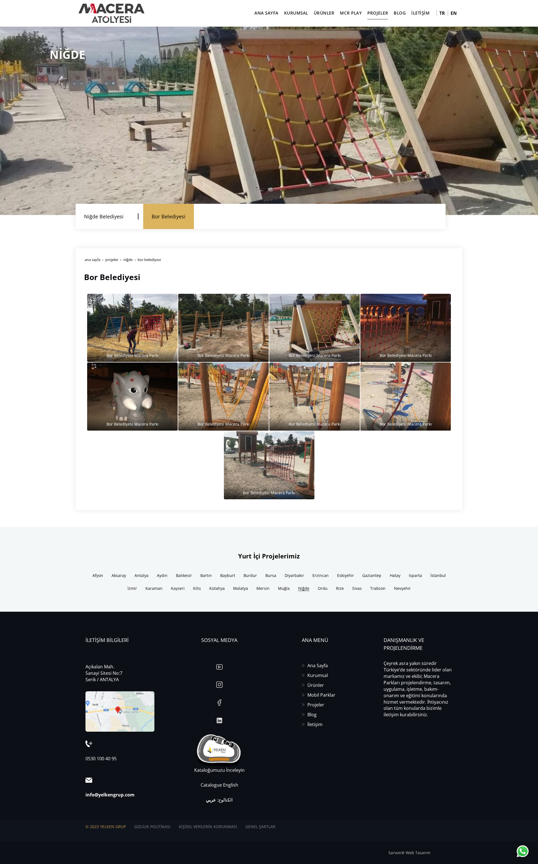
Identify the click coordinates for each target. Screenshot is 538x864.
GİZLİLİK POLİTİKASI (152, 826)
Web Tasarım (418, 852)
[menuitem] (104, 216)
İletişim (315, 724)
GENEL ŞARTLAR (260, 826)
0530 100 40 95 (101, 759)
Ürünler (315, 685)
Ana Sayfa (317, 665)
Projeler (315, 705)
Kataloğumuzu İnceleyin (219, 770)
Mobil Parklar (321, 695)
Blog (312, 714)
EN (454, 13)
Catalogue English (219, 785)
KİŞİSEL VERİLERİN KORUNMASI (208, 826)
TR (442, 13)
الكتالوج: (219, 800)
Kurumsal (317, 675)
